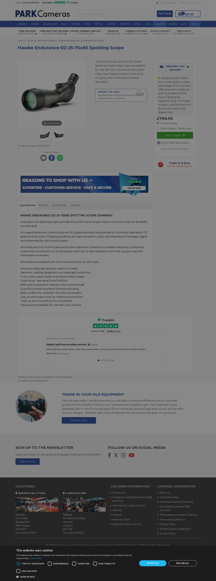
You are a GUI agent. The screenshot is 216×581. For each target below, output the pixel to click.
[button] (75, 577)
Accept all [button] (153, 563)
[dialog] (108, 563)
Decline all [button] (182, 563)
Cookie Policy (36, 558)
